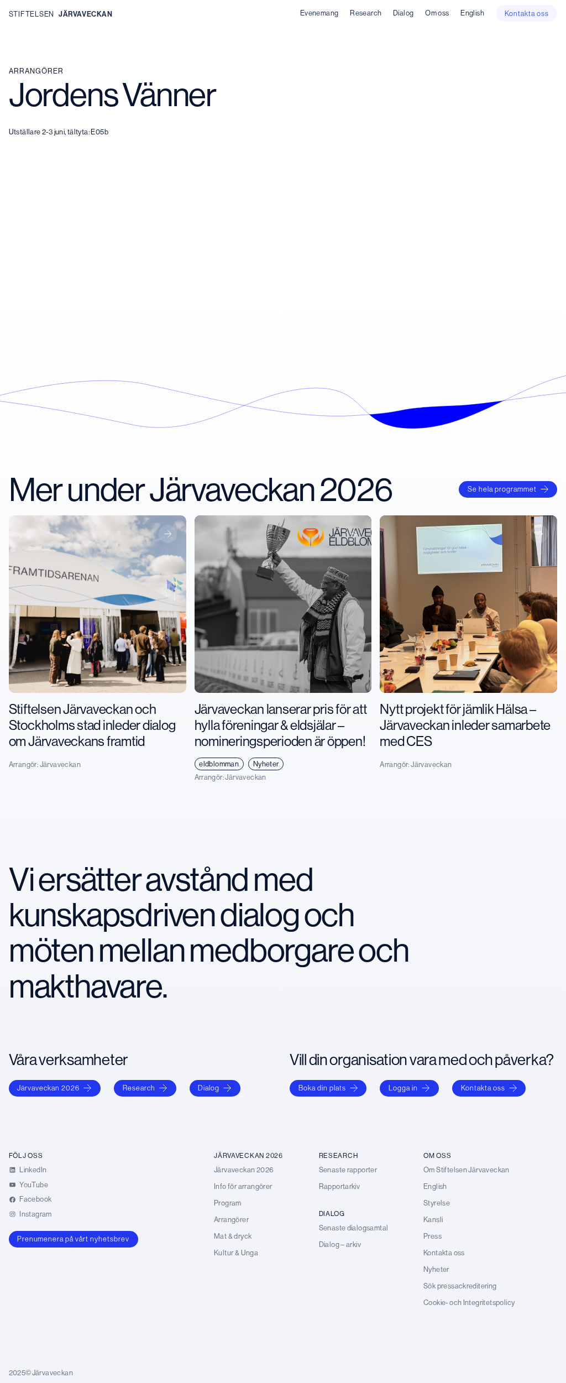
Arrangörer (36, 70)
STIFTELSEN (31, 13)
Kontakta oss (483, 1087)
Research (139, 1087)
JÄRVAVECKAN (86, 13)
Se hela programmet (502, 488)
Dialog (208, 1087)
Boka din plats (322, 1087)
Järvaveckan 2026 (48, 1087)
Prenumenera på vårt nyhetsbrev (73, 1238)
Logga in (403, 1087)
